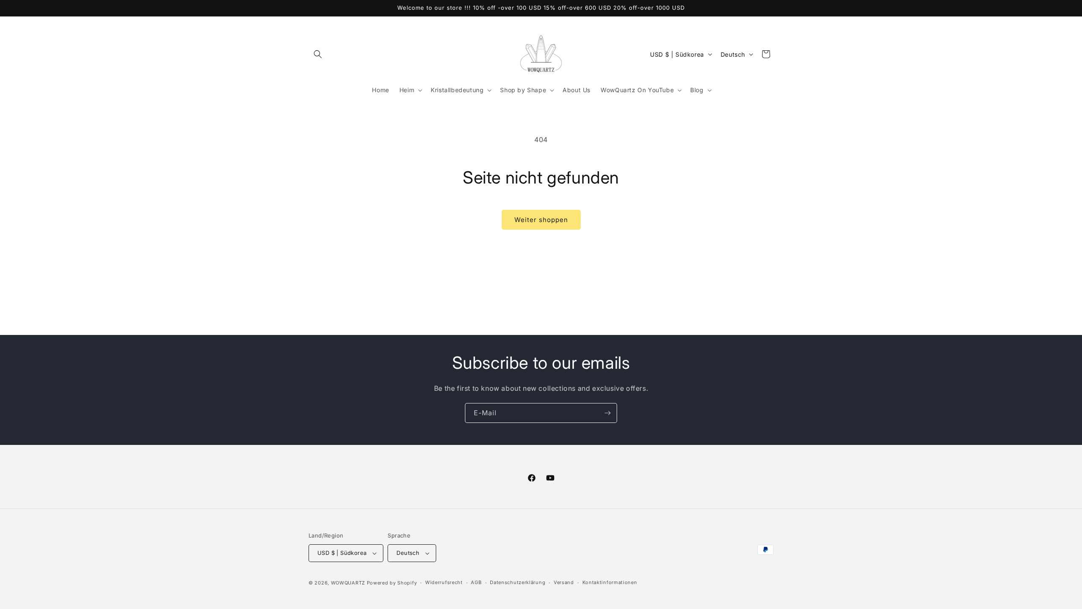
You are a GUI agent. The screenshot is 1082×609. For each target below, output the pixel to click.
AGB (476, 582)
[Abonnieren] (607, 413)
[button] (318, 54)
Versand (564, 582)
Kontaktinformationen (609, 582)
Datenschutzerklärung (517, 582)
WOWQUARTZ (348, 583)
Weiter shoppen (541, 220)
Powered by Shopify (392, 583)
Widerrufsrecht (444, 582)
